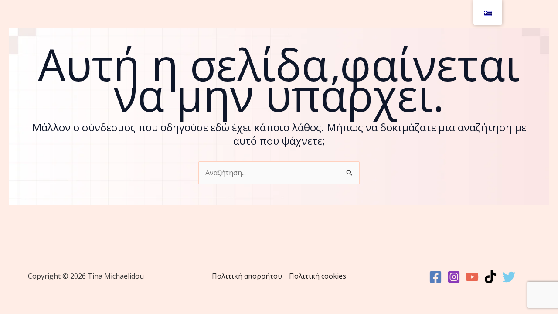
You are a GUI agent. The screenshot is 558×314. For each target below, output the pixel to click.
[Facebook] (435, 276)
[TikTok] (490, 276)
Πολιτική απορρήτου (247, 276)
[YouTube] (472, 276)
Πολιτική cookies (317, 276)
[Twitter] (508, 276)
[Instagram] (453, 276)
